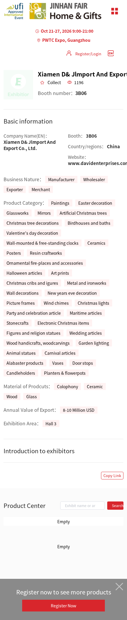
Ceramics (96, 243)
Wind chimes (56, 303)
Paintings (60, 203)
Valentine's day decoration (32, 233)
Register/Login (88, 53)
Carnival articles (60, 353)
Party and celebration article (33, 313)
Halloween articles (24, 273)
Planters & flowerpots (65, 373)
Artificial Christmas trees (83, 213)
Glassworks (17, 213)
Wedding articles (85, 333)
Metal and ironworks (86, 283)
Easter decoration (95, 203)
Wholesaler (94, 179)
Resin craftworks (46, 253)
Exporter (14, 189)
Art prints (60, 273)
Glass (31, 396)
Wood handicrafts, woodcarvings (38, 343)
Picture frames (20, 303)
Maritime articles (86, 313)
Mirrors (44, 213)
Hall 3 (50, 423)
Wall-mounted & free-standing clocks (42, 243)
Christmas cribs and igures (32, 283)
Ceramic (95, 386)
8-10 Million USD (79, 410)
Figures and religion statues (33, 333)
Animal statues (21, 353)
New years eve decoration (72, 293)
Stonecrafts (17, 323)
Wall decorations (22, 293)
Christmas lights (93, 303)
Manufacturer (61, 179)
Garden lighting (94, 343)
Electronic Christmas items (63, 323)
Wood (11, 396)
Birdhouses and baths (89, 223)
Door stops (82, 363)
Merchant (41, 189)
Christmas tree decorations (32, 223)
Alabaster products (24, 363)
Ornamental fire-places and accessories (44, 263)
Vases (58, 363)
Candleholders (20, 373)
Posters (13, 253)
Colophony (67, 386)
